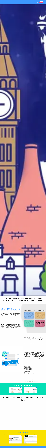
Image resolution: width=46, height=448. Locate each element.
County (29, 2)
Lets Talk (41, 2)
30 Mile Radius (19, 2)
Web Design (36, 2)
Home (11, 2)
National (32, 2)
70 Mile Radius (25, 2)
